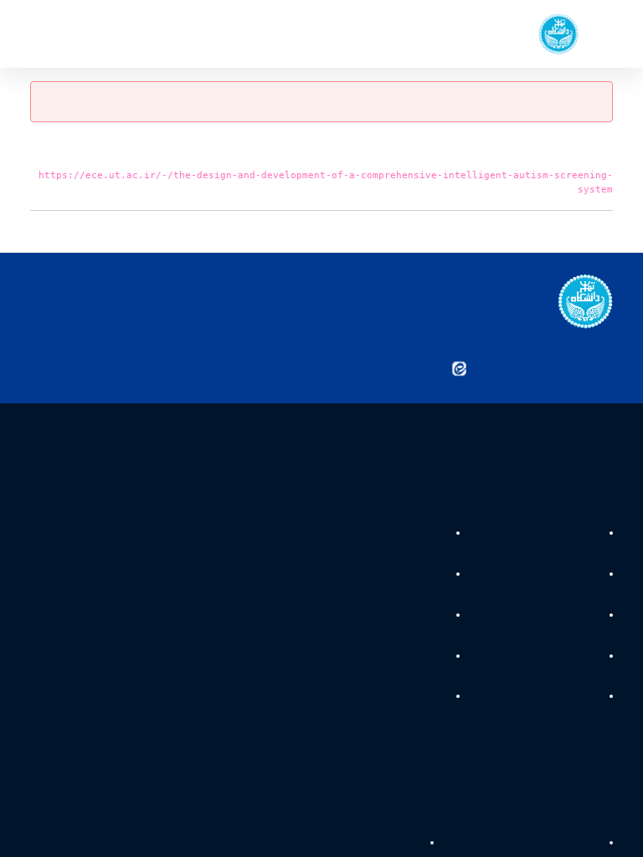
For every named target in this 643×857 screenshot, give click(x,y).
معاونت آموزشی (561, 843)
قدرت (585, 535)
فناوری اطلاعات (564, 657)
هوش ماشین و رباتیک (547, 617)
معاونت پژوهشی (383, 843)
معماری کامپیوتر (561, 698)
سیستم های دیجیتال (551, 576)
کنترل (427, 617)
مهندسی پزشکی (404, 535)
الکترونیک (418, 657)
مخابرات (422, 698)
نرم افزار (422, 576)
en (66, 33)
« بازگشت (591, 232)
